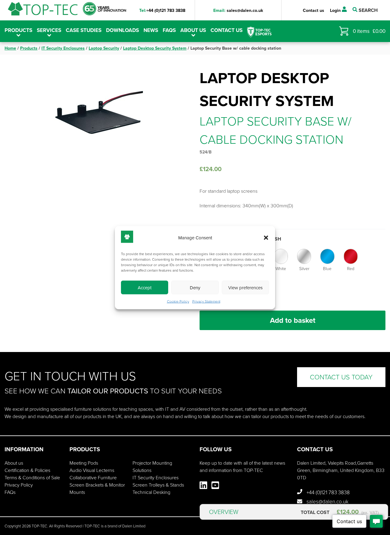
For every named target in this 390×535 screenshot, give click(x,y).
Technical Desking (151, 492)
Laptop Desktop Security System (154, 48)
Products (28, 48)
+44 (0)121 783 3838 (162, 10)
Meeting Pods (83, 462)
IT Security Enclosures (63, 48)
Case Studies (83, 30)
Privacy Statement (206, 301)
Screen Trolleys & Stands (158, 484)
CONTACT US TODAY (341, 377)
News (151, 30)
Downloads (122, 30)
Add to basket (292, 320)
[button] (266, 238)
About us (193, 30)
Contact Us (227, 30)
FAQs (169, 30)
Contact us (313, 10)
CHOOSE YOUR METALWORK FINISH (240, 238)
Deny (195, 287)
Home (10, 48)
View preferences (245, 287)
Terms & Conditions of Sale (32, 477)
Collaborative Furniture (93, 477)
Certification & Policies (27, 470)
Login (336, 10)
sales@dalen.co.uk (238, 10)
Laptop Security (104, 48)
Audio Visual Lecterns (91, 470)
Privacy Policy (19, 484)
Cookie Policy (178, 301)
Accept (144, 287)
